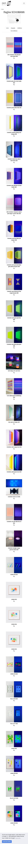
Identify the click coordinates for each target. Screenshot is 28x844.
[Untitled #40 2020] (14, 676)
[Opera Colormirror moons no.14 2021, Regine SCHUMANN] (14, 487)
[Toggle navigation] (24, 3)
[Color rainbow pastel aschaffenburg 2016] (14, 399)
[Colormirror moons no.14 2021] (14, 498)
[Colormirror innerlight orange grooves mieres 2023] (14, 551)
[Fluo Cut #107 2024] (14, 800)
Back (3, 9)
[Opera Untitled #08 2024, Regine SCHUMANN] (14, 814)
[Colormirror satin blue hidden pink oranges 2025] (14, 242)
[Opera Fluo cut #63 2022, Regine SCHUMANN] (14, 689)
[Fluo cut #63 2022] (14, 700)
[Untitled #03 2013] (14, 576)
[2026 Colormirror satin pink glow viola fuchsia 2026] (14, 58)
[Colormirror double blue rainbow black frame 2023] (14, 162)
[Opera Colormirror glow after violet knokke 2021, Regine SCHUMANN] (14, 72)
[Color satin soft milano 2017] (14, 424)
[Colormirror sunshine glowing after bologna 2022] (14, 136)
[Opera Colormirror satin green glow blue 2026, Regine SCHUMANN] (14, 308)
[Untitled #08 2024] (14, 825)
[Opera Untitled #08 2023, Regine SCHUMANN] (14, 764)
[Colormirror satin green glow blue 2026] (14, 321)
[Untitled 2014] (14, 601)
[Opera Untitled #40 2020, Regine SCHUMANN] (14, 664)
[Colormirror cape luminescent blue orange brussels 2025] (14, 295)
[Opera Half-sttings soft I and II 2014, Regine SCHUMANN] (14, 361)
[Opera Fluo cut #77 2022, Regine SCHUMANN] (14, 714)
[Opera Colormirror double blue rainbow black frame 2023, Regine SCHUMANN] (14, 149)
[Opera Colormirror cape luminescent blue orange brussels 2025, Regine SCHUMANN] (14, 282)
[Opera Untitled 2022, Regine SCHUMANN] (14, 739)
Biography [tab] (13, 28)
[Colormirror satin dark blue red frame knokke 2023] (14, 189)
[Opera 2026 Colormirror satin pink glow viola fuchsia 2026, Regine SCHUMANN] (14, 45)
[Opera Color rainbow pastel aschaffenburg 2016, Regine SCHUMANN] (14, 386)
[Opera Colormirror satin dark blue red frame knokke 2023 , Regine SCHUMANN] (14, 176)
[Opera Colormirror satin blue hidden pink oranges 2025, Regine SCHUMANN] (14, 229)
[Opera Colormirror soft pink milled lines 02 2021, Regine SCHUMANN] (14, 512)
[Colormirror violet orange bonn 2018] (14, 449)
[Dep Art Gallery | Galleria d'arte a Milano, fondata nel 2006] (6, 3)
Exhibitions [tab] (19, 28)
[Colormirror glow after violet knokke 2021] (14, 84)
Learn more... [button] (18, 838)
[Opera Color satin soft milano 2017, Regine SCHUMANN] (14, 413)
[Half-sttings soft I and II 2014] (14, 372)
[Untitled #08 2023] (14, 775)
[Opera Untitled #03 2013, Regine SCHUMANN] (14, 565)
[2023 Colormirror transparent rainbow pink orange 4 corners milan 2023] (14, 215)
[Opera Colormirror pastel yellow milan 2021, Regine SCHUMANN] (14, 98)
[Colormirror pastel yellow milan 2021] (14, 109)
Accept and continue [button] (7, 841)
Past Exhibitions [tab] (14, 31)
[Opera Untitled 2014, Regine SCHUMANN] (14, 590)
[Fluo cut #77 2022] (14, 725)
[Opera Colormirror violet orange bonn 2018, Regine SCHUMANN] (14, 437)
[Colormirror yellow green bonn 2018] (14, 473)
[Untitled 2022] (14, 750)
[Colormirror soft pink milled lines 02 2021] (14, 525)
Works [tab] (7, 28)
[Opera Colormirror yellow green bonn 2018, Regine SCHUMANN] (14, 462)
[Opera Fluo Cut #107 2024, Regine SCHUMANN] (14, 789)
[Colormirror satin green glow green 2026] (14, 348)
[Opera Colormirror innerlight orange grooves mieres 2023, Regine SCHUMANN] (14, 539)
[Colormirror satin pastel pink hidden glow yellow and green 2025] (14, 268)
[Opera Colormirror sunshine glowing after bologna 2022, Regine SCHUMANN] (14, 123)
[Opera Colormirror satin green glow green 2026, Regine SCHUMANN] (14, 335)
